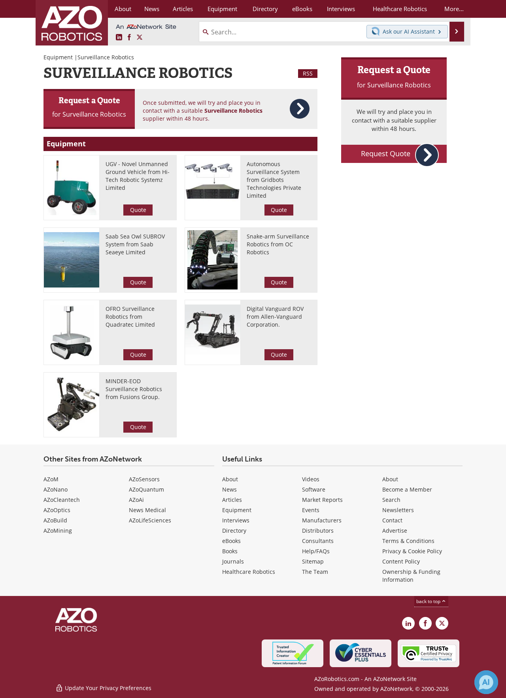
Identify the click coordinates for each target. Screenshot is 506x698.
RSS (308, 73)
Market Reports (322, 499)
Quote (138, 210)
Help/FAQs (316, 551)
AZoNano (55, 489)
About (230, 479)
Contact (392, 520)
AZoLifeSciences (150, 520)
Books (230, 551)
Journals (233, 561)
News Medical (147, 510)
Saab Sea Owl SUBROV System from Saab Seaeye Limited (135, 244)
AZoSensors (144, 479)
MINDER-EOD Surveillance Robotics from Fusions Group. (134, 389)
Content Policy (401, 561)
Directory (234, 530)
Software (313, 489)
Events (310, 510)
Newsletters (398, 510)
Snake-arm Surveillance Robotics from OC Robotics (278, 244)
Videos (310, 479)
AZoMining (57, 530)
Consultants (318, 541)
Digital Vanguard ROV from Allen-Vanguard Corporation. (275, 316)
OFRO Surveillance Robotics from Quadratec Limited (130, 316)
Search (391, 499)
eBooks (231, 541)
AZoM (51, 479)
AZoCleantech (61, 499)
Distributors (318, 530)
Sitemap (313, 561)
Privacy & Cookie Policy (412, 551)
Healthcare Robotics (248, 571)
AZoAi (136, 499)
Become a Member (407, 489)
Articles (232, 499)
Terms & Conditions (408, 541)
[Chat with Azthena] (486, 682)
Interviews (235, 520)
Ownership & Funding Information (411, 575)
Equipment (58, 57)
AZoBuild (55, 520)
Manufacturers (322, 520)
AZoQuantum (146, 489)
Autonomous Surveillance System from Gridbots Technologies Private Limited (274, 179)
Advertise (394, 530)
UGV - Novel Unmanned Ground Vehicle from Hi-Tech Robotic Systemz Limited (138, 175)
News (229, 489)
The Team (315, 571)
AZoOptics (56, 510)
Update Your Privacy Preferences (107, 688)
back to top (429, 601)
